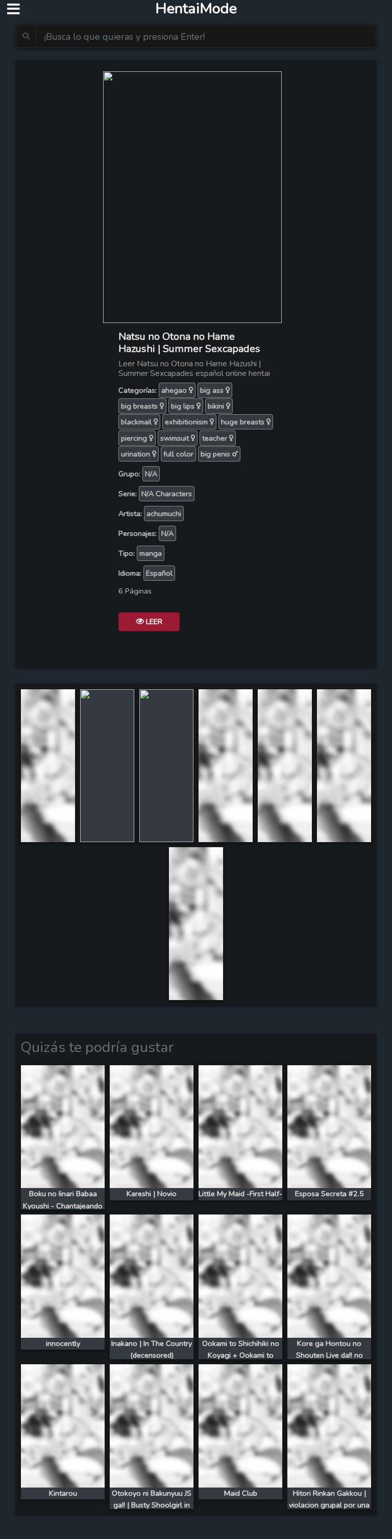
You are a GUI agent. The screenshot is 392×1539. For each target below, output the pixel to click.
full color (178, 454)
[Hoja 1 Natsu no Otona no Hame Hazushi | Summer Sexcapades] (48, 765)
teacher (215, 438)
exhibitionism (187, 422)
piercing (135, 438)
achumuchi (163, 513)
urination (136, 454)
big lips (184, 406)
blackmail (137, 422)
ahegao (175, 390)
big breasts (140, 406)
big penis (216, 454)
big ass (213, 390)
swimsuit (175, 438)
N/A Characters (166, 494)
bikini (217, 406)
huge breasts (243, 422)
